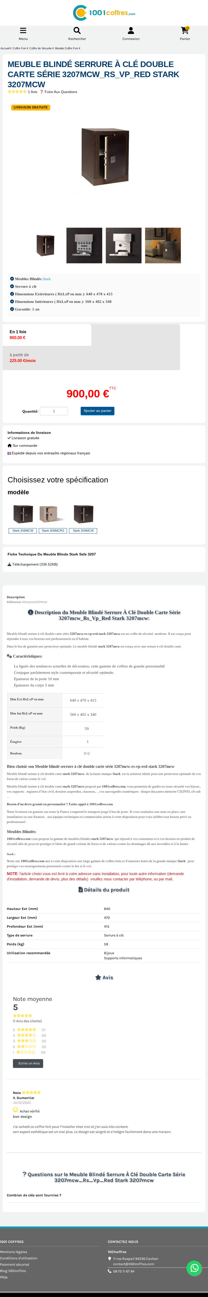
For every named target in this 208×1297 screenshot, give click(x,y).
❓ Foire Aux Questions (58, 92)
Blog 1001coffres (13, 1271)
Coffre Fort (20, 48)
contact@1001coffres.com (133, 1264)
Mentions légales (13, 1252)
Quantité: (30, 411)
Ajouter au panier (97, 411)
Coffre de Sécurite (41, 48)
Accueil (5, 48)
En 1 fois (18, 335)
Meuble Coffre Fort (67, 48)
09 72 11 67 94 (123, 1271)
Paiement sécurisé (14, 1264)
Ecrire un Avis (29, 1063)
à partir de (23, 358)
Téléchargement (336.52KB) (34, 564)
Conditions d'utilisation (18, 1258)
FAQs (4, 1277)
